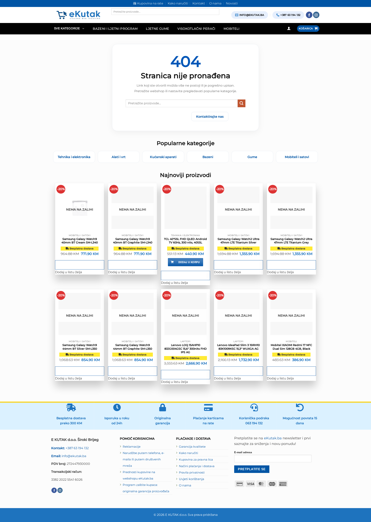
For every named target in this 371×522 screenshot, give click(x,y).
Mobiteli (232, 29)
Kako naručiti (188, 453)
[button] (69, 28)
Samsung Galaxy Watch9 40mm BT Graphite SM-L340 (132, 240)
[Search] (114, 18)
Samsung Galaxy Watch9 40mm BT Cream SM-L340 (79, 240)
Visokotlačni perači (196, 29)
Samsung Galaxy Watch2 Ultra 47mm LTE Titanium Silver (238, 240)
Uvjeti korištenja (191, 479)
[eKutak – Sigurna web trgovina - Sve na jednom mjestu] (78, 15)
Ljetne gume (157, 29)
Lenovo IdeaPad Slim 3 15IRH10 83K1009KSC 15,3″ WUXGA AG (238, 346)
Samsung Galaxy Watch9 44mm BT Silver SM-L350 (79, 346)
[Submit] (241, 103)
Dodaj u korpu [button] (189, 262)
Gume (252, 157)
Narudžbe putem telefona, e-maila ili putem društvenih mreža (143, 459)
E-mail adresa (243, 452)
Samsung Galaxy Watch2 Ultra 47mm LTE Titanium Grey (291, 240)
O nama (185, 485)
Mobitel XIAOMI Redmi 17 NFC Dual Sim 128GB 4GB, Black (291, 346)
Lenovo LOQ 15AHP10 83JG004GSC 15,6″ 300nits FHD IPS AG (185, 348)
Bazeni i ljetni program (115, 29)
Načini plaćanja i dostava (196, 466)
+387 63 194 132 (70, 448)
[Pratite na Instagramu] (316, 15)
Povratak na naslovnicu (165, 116)
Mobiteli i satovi (297, 157)
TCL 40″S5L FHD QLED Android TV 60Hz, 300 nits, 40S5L (185, 240)
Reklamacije (131, 446)
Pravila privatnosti (192, 472)
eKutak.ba (273, 438)
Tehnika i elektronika (74, 157)
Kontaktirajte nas (210, 116)
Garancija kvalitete (192, 446)
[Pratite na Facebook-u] (309, 15)
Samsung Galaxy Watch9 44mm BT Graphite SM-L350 (132, 346)
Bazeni (208, 157)
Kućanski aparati (163, 157)
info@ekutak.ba (68, 456)
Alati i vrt (119, 157)
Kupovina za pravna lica (196, 459)
